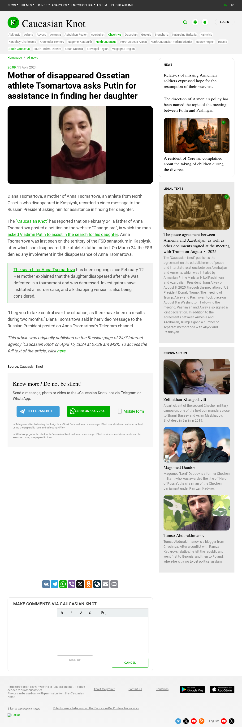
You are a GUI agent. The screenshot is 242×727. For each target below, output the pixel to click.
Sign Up (75, 660)
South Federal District (47, 49)
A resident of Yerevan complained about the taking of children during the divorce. (194, 163)
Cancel (130, 662)
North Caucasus (106, 41)
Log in (224, 22)
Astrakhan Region (76, 34)
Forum (102, 5)
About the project (104, 689)
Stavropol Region (97, 49)
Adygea (41, 34)
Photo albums (122, 5)
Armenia (55, 34)
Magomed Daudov (179, 467)
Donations (162, 689)
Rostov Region (205, 41)
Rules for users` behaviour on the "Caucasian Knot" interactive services (96, 708)
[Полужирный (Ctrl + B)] (61, 613)
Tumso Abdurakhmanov (184, 535)
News (12, 5)
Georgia (146, 34)
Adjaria (28, 34)
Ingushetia (162, 34)
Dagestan (131, 34)
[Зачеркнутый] (90, 613)
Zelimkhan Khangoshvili (185, 399)
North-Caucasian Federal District (171, 41)
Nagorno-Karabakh (80, 41)
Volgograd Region (123, 49)
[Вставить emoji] (102, 613)
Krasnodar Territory (52, 41)
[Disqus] (80, 520)
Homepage (15, 57)
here (61, 350)
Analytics (59, 5)
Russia (222, 41)
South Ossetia (74, 49)
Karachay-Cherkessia (22, 41)
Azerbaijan (97, 34)
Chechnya (114, 34)
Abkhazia (14, 34)
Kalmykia (206, 34)
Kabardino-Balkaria (184, 34)
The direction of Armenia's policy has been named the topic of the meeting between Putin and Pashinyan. (196, 104)
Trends (41, 5)
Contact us (135, 689)
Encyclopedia (82, 5)
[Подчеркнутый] (80, 613)
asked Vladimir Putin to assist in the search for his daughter (63, 234)
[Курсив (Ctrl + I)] (71, 613)
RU (225, 4)
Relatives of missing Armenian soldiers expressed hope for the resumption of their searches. (190, 80)
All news (32, 57)
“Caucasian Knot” (32, 221)
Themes (26, 5)
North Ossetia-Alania (133, 41)
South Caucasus (19, 49)
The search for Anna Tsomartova (44, 269)
